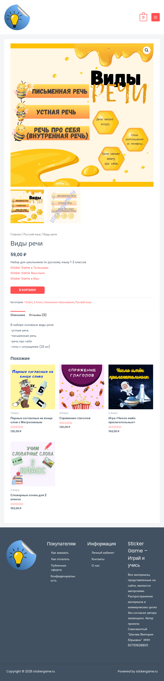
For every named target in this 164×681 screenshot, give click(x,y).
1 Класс (28, 302)
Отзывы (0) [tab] (38, 315)
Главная (15, 234)
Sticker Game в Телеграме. (29, 268)
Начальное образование (59, 302)
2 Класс (38, 302)
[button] (147, 50)
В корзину (27, 290)
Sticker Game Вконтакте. (27, 273)
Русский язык (32, 234)
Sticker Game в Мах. (25, 279)
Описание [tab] (17, 315)
